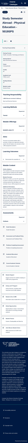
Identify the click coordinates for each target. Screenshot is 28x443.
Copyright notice (9, 425)
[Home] (4, 4)
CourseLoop (24, 441)
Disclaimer (7, 418)
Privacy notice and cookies (11, 433)
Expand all (21, 111)
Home (2, 8)
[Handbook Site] (10, 344)
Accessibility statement (10, 410)
